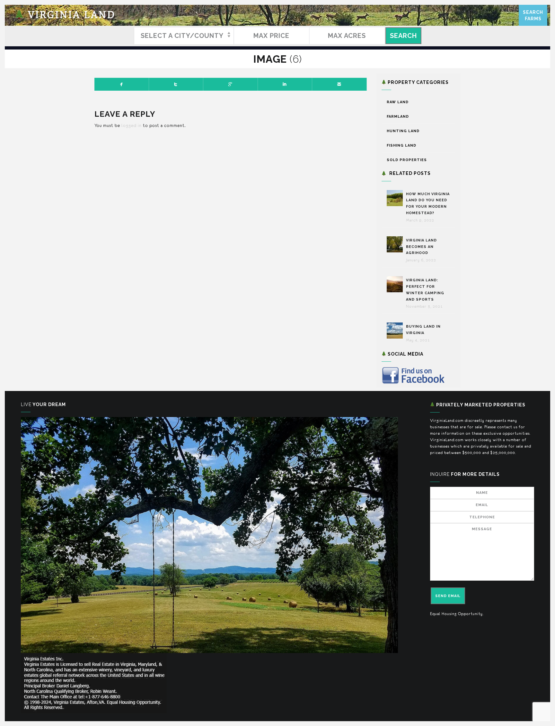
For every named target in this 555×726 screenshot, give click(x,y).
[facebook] (121, 84)
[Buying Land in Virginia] (396, 330)
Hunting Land (403, 131)
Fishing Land (401, 145)
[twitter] (176, 84)
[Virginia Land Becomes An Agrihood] (396, 244)
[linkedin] (285, 84)
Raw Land (398, 102)
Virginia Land (70, 15)
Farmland (398, 116)
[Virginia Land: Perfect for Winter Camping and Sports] (396, 284)
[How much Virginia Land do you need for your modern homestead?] (396, 198)
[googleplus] (230, 84)
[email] (339, 84)
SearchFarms (533, 15)
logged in (131, 125)
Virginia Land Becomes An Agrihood (421, 246)
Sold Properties (407, 160)
